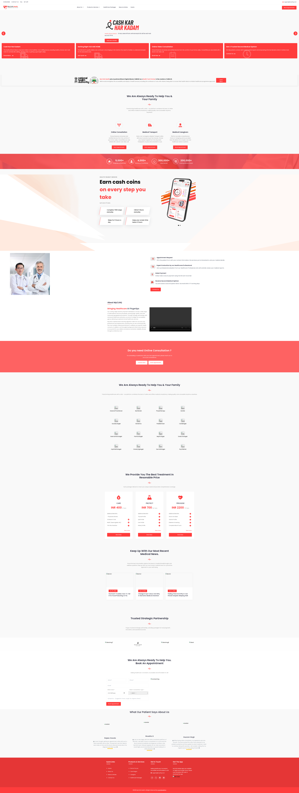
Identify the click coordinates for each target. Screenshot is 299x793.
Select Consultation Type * (136, 689)
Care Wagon (133, 771)
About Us (79, 7)
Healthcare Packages (136, 777)
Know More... (7, 55)
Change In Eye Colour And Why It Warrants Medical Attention (149, 595)
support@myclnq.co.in (290, 2)
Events (132, 7)
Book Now (155, 55)
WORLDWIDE (6, 2)
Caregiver (133, 774)
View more (127, 530)
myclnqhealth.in (161, 790)
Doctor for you (134, 768)
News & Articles (123, 7)
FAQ (21, 2)
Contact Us (229, 54)
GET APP (26, 2)
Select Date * (111, 689)
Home (109, 768)
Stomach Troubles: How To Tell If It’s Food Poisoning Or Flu (119, 595)
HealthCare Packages (109, 7)
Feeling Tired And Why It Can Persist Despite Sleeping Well (178, 595)
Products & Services (92, 7)
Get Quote (81, 55)
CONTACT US (15, 2)
